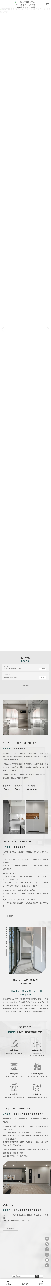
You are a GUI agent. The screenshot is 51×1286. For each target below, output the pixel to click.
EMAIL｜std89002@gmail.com (16, 1220)
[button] (3, 329)
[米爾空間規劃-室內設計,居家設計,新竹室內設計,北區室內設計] (25, 5)
